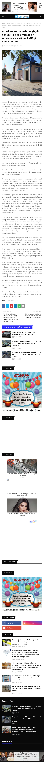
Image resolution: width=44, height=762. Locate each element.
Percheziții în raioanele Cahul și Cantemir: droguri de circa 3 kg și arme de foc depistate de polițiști (27, 642)
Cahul (8, 300)
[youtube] (11, 628)
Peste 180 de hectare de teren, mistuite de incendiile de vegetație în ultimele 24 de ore (26, 688)
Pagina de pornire (7, 23)
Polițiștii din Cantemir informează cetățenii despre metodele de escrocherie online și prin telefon (24, 729)
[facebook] (11, 623)
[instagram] (32, 623)
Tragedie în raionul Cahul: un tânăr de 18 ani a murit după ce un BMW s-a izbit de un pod (26, 354)
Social (13, 300)
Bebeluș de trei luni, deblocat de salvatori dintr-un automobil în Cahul (25, 333)
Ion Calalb (7, 46)
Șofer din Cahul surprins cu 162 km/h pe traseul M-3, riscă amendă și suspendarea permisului (26, 678)
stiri (15, 23)
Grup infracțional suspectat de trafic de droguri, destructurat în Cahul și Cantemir (26, 343)
